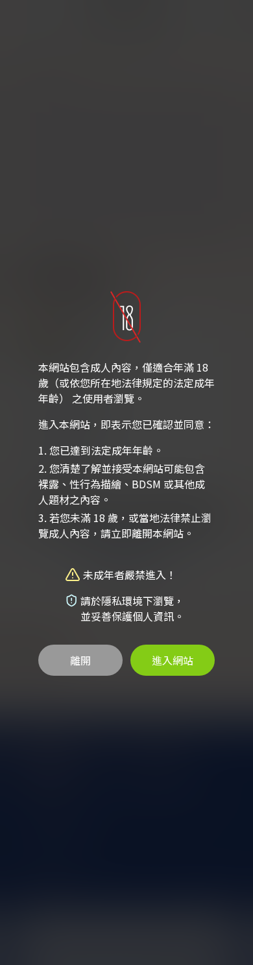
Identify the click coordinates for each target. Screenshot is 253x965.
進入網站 (172, 660)
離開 (80, 660)
